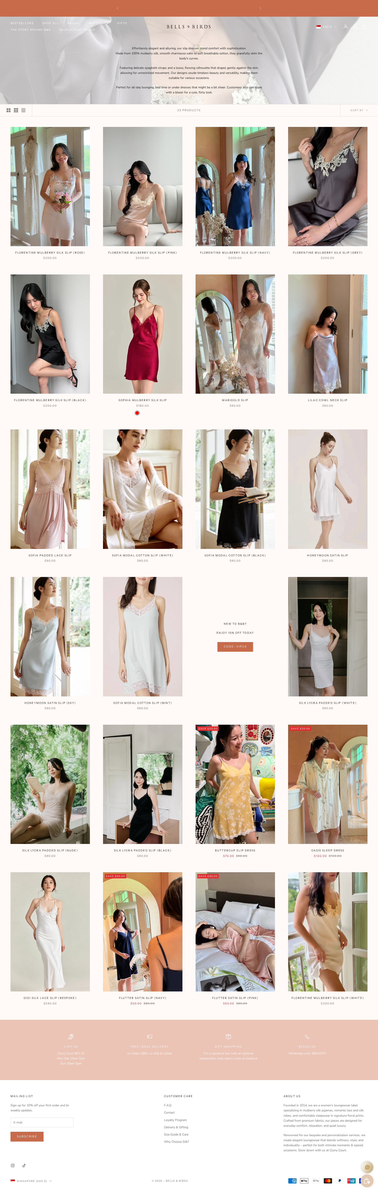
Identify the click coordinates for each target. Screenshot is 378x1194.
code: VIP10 (235, 647)
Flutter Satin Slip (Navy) (143, 998)
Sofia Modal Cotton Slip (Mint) (142, 703)
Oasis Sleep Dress (328, 850)
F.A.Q (168, 1105)
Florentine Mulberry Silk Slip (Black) (50, 400)
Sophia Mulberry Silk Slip (143, 400)
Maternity (98, 23)
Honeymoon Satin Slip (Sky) (50, 703)
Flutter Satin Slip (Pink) (235, 998)
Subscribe (27, 1137)
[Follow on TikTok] (24, 1165)
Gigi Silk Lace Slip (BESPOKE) (50, 998)
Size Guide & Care (176, 1134)
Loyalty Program (175, 1120)
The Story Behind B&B (30, 29)
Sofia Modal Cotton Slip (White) (142, 555)
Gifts (122, 23)
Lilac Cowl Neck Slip (328, 400)
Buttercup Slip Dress (235, 850)
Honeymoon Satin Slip (327, 555)
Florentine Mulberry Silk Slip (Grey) (328, 252)
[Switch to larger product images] (8, 110)
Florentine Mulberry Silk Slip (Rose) (50, 252)
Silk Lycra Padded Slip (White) (328, 703)
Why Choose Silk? (176, 1142)
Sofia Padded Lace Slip (50, 555)
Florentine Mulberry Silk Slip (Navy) (235, 252)
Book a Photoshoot (78, 29)
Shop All (50, 23)
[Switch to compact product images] (23, 110)
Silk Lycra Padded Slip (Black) (143, 850)
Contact (169, 1112)
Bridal (74, 23)
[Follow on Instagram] (12, 1165)
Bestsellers (22, 23)
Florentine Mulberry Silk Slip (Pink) (142, 252)
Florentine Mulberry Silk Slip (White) (328, 998)
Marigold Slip (235, 400)
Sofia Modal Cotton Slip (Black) (235, 555)
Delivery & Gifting (176, 1127)
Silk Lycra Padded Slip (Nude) (50, 850)
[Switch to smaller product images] (16, 110)
